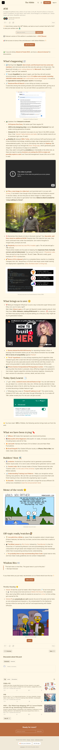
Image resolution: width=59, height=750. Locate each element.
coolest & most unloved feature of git (28, 382)
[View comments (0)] (9, 22)
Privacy (28, 739)
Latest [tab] (8, 679)
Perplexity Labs (50, 252)
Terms (32, 739)
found (29, 76)
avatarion (11, 461)
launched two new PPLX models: (25, 245)
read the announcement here (31, 483)
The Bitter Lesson (14, 544)
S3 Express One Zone (15, 124)
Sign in (54, 2)
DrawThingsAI (12, 448)
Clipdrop (48, 143)
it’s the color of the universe (25, 468)
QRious (10, 436)
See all (6, 718)
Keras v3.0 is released (15, 259)
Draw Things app (34, 145)
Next (51, 651)
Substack (22, 747)
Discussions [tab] (14, 679)
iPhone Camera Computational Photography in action (25, 367)
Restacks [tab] (13, 661)
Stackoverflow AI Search (16, 83)
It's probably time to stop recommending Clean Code (25, 553)
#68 (4, 694)
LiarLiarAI (11, 444)
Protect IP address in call (32, 391)
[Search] (38, 2)
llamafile (11, 480)
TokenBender (41, 544)
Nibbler (8, 590)
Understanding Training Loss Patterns (20, 473)
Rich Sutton (25, 544)
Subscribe (47, 2)
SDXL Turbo (25, 139)
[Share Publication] (41, 2)
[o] (30, 217)
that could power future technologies (35, 78)
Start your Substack (26, 743)
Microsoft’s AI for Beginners (17, 439)
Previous (8, 651)
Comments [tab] (6, 661)
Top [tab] (5, 679)
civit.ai (43, 594)
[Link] (1, 61)
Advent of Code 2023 (23, 52)
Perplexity (11, 245)
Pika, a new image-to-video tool (18, 191)
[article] (29, 687)
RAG (14, 256)
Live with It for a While (15, 537)
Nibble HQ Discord (37, 592)
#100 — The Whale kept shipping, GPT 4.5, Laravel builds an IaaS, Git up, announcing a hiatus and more (22, 706)
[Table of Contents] (2, 375)
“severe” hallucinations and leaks (26, 134)
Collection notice (39, 739)
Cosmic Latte (12, 466)
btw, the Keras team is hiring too (36, 263)
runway (8, 193)
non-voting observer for (27, 69)
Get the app (37, 743)
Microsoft (38, 69)
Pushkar (11, 17)
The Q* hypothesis (14, 357)
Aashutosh (17, 17)
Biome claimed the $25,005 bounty (19, 350)
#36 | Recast (42, 36)
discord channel (43, 52)
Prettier (33, 355)
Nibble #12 (7, 683)
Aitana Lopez (17, 309)
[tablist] (9, 661)
